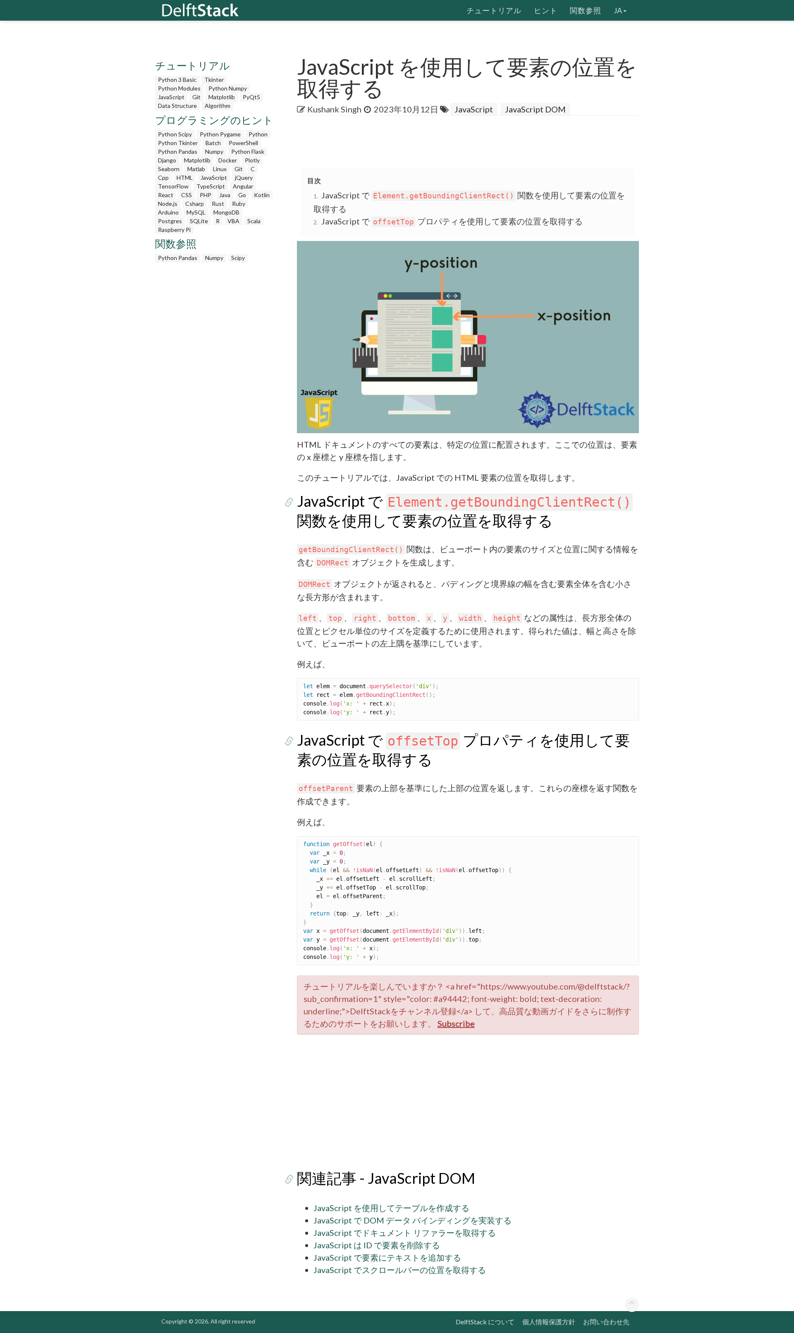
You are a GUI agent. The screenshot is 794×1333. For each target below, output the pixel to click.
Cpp (163, 177)
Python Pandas (177, 151)
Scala (254, 220)
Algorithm (217, 105)
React (165, 194)
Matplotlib (221, 96)
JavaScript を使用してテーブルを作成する (391, 1208)
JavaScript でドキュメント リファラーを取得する (404, 1233)
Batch (213, 142)
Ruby (238, 203)
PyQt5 (251, 96)
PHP (205, 194)
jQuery (244, 177)
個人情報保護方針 (548, 1322)
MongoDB (226, 212)
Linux (220, 168)
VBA (233, 220)
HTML (185, 177)
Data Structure (177, 105)
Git (196, 96)
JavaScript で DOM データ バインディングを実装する (412, 1220)
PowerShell (243, 142)
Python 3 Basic (177, 79)
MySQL (196, 212)
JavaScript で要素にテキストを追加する (387, 1257)
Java (224, 194)
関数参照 (585, 10)
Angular (243, 186)
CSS (186, 194)
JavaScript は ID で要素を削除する (376, 1245)
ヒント (545, 10)
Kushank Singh (334, 109)
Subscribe (456, 1023)
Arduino (168, 212)
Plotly (252, 160)
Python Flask (247, 151)
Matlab (196, 168)
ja (618, 10)
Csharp (194, 203)
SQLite (199, 220)
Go (242, 194)
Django (167, 160)
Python (258, 134)
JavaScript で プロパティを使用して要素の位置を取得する (452, 221)
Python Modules (179, 88)
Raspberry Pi (174, 229)
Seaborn (168, 168)
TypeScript (210, 186)
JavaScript (171, 96)
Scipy (238, 257)
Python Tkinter (178, 142)
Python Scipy (175, 134)
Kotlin (262, 194)
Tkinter (214, 79)
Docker (227, 160)
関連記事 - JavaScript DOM (386, 1178)
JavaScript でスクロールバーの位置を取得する (399, 1270)
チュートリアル (493, 10)
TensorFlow (173, 186)
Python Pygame (220, 134)
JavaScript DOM (535, 109)
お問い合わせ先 (606, 1322)
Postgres (170, 220)
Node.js (167, 203)
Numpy (214, 151)
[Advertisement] (33, 159)
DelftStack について (485, 1322)
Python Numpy (227, 88)
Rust (218, 203)
